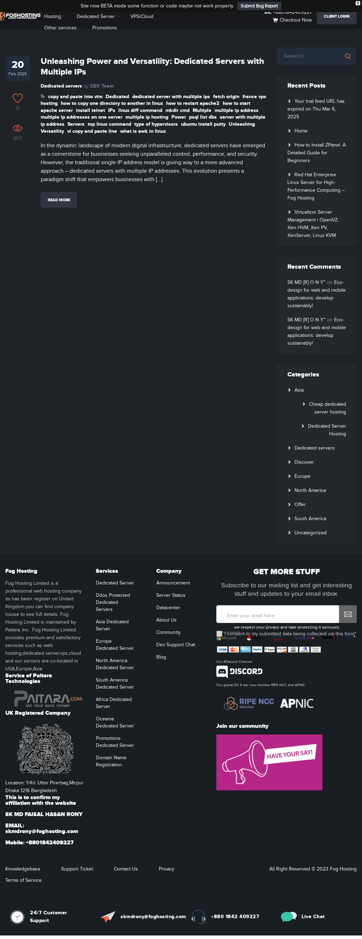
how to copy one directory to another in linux (112, 103)
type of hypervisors (156, 124)
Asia (299, 390)
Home (301, 131)
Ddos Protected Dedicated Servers (113, 602)
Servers (76, 124)
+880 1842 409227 (235, 917)
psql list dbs (203, 117)
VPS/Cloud (141, 16)
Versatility (52, 131)
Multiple (202, 110)
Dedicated (117, 97)
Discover (304, 462)
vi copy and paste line (92, 131)
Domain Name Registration (111, 761)
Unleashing (242, 124)
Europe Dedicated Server (115, 644)
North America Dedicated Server (115, 664)
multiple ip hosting (146, 117)
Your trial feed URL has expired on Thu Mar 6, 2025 (316, 109)
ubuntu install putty (203, 124)
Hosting (52, 16)
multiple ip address (236, 110)
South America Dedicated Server (115, 683)
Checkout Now (296, 20)
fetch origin (226, 97)
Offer (300, 504)
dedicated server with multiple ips (171, 97)
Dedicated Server (96, 16)
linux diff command (140, 110)
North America (310, 490)
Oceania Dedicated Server (115, 722)
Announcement (173, 583)
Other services (60, 28)
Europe (302, 476)
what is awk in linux (143, 131)
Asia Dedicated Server (112, 625)
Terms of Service (23, 880)
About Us (166, 620)
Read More (59, 200)
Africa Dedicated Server (114, 703)
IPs (111, 110)
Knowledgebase (22, 869)
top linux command (109, 124)
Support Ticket (77, 869)
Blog (161, 657)
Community (168, 632)
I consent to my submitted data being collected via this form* (290, 634)
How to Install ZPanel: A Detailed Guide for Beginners (316, 153)
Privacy (166, 869)
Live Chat (313, 917)
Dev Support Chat (175, 645)
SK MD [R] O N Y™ (306, 282)
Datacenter (168, 608)
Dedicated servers (61, 86)
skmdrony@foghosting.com (153, 917)
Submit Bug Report (259, 6)
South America (310, 519)
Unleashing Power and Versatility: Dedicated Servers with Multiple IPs (152, 66)
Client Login (337, 16)
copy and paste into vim (75, 97)
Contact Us (126, 869)
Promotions (104, 28)
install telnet (90, 110)
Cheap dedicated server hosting (327, 408)
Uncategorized (310, 533)
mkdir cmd (177, 110)
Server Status (171, 595)
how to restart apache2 (193, 103)
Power (178, 117)
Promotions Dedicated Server (115, 742)
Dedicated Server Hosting (327, 430)
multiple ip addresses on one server (81, 117)
